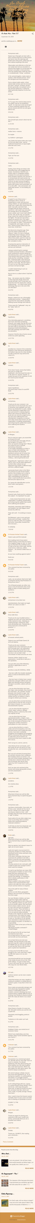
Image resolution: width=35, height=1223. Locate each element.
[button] (33, 34)
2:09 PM (10, 830)
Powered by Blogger (18, 1216)
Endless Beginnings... (7, 1194)
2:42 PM (10, 158)
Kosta (10, 835)
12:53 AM (11, 427)
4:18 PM (10, 191)
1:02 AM (10, 486)
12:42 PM (11, 592)
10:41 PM (11, 1039)
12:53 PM (11, 630)
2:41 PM (10, 148)
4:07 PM (10, 967)
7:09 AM (10, 529)
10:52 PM (11, 393)
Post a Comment (8, 1142)
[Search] (33, 3)
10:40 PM (11, 380)
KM (9, 972)
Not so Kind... (5, 1154)
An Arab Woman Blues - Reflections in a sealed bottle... (17, 10)
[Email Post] (6, 47)
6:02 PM (10, 290)
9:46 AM (10, 559)
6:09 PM (10, 1123)
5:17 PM (10, 1051)
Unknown (11, 196)
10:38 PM (11, 357)
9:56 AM (10, 112)
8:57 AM (10, 94)
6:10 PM (10, 1137)
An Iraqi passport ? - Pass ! (9, 1174)
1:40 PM (10, 800)
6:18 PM (10, 1001)
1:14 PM (10, 786)
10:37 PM (11, 338)
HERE (19, 41)
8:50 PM (10, 309)
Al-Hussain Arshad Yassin (16, 534)
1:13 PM (10, 773)
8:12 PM (10, 1022)
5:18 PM (10, 1105)
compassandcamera (21, 1219)
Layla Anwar (12, 314)
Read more (29, 1168)
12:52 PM (11, 607)
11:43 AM (11, 124)
